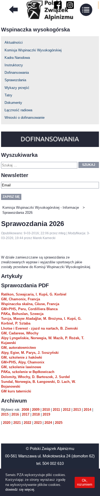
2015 (5, 414)
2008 (25, 410)
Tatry (8, 95)
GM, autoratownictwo (18, 348)
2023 (38, 423)
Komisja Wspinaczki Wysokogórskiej (33, 50)
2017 (25, 414)
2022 (27, 423)
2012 (66, 410)
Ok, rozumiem (84, 482)
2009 (35, 410)
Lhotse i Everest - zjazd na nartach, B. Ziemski (39, 328)
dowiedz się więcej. (20, 489)
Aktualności (14, 42)
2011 (56, 410)
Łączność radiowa (18, 110)
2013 (77, 410)
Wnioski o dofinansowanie (25, 118)
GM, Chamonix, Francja (20, 299)
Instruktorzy (14, 65)
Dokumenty (13, 103)
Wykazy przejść (17, 88)
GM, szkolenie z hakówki (21, 357)
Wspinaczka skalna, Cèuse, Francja (30, 304)
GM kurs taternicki (16, 391)
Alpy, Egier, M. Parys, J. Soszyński (30, 353)
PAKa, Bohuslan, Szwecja (22, 314)
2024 (48, 423)
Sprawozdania (15, 80)
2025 (58, 423)
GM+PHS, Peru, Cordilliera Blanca (29, 309)
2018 (36, 414)
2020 (6, 423)
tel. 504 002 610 (50, 463)
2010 (46, 410)
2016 (15, 414)
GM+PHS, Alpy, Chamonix (22, 362)
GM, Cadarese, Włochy (19, 333)
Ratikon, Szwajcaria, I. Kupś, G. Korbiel (33, 294)
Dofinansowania (17, 73)
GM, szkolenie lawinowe (21, 367)
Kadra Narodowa (17, 58)
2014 (87, 410)
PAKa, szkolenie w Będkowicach (27, 372)
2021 (17, 423)
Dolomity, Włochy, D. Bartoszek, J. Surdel (35, 377)
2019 (46, 414)
